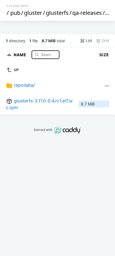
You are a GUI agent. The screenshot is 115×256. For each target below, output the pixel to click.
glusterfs (57, 13)
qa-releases (87, 13)
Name (21, 54)
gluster (33, 13)
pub (15, 13)
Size (104, 54)
